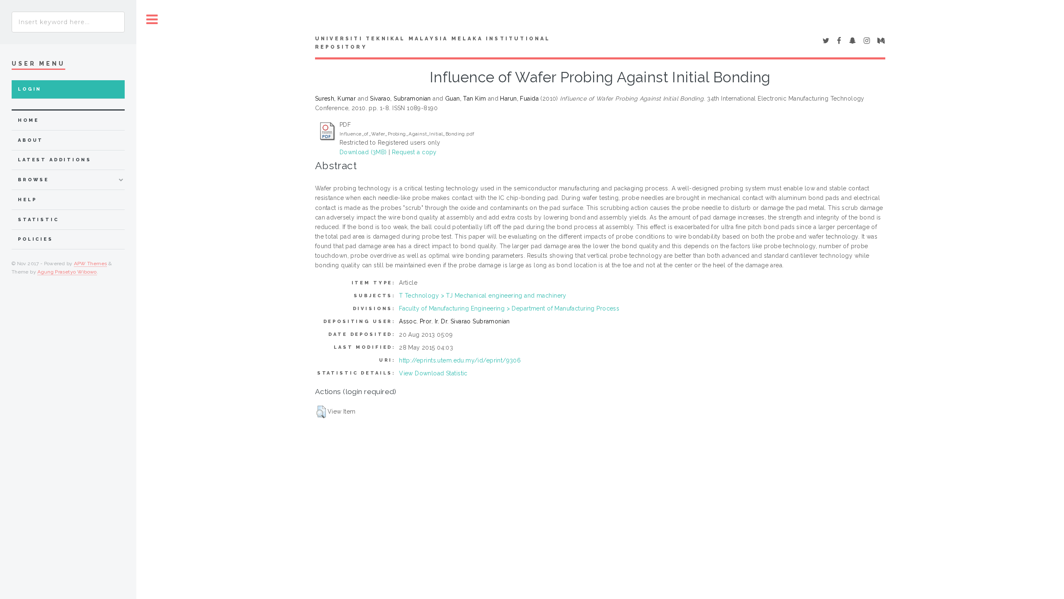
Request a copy (414, 152)
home (28, 120)
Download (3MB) (363, 152)
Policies (35, 239)
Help (27, 199)
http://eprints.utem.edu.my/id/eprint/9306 (460, 360)
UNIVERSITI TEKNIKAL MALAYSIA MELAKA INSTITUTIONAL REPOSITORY (433, 43)
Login (30, 89)
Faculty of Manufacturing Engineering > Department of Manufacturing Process (509, 308)
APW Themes (90, 263)
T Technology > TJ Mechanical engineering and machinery (482, 295)
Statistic (38, 219)
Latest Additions (54, 160)
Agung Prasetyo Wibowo (67, 272)
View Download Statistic (433, 373)
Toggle (152, 19)
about (30, 140)
